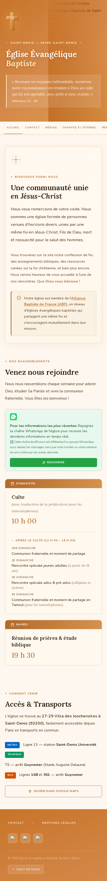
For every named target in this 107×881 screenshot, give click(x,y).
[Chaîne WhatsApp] (25, 838)
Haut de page (28, 869)
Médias (51, 127)
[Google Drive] (38, 838)
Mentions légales (59, 823)
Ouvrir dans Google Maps (56, 791)
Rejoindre (56, 462)
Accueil (13, 127)
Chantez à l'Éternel (79, 127)
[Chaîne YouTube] (12, 838)
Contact (32, 127)
